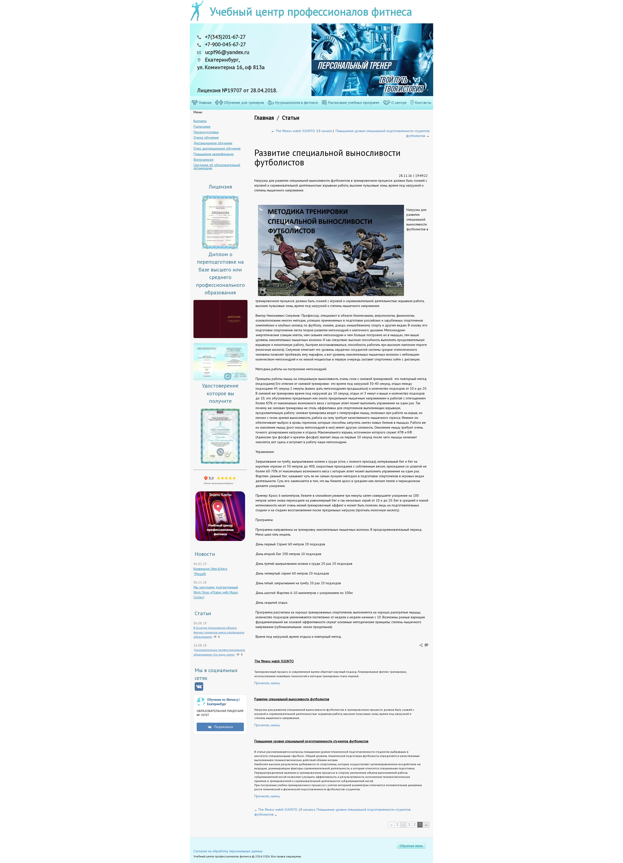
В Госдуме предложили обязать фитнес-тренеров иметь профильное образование (218, 632)
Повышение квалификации (213, 154)
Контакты (200, 121)
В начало (325, 131)
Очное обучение (206, 137)
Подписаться (223, 727)
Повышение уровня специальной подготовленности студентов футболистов (311, 741)
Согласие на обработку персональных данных (228, 851)
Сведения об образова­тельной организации (216, 166)
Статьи (290, 117)
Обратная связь (411, 846)
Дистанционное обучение (212, 143)
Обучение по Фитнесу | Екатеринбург (223, 702)
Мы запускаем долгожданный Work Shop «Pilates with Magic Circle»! (215, 592)
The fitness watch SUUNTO (295, 131)
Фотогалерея (203, 159)
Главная (264, 117)
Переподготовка (206, 132)
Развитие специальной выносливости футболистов (291, 699)
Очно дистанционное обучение (217, 148)
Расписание (202, 126)
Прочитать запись (267, 683)
